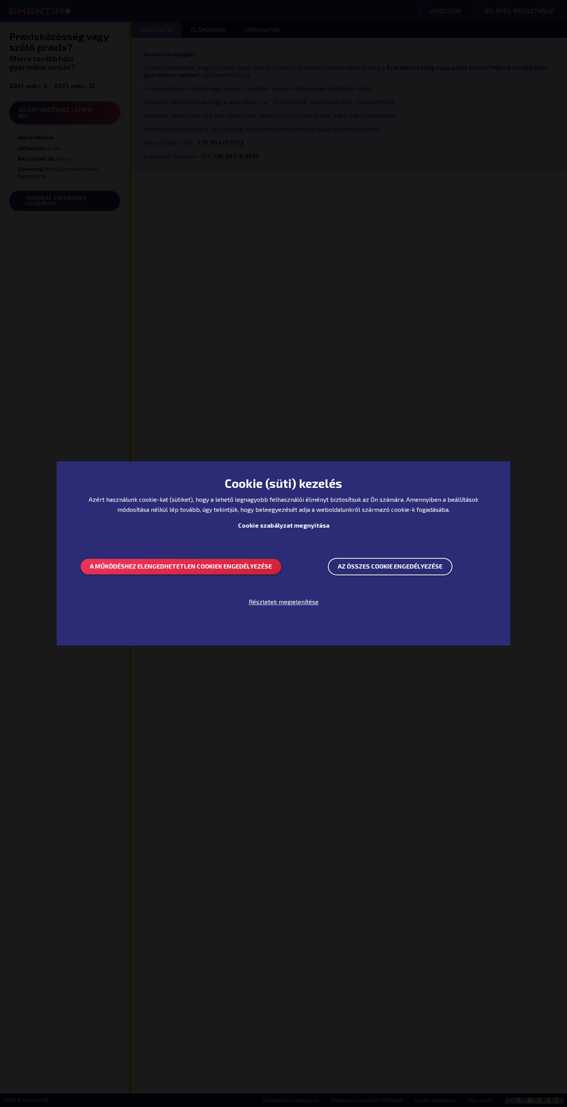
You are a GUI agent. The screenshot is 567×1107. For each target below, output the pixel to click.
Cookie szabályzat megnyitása (283, 525)
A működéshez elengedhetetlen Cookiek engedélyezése (181, 566)
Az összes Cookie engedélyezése (390, 566)
